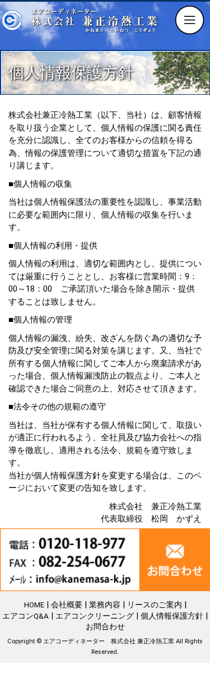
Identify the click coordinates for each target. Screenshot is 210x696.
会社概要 (66, 604)
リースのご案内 (154, 604)
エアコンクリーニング (94, 615)
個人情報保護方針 (172, 615)
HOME (34, 604)
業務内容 (104, 604)
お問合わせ (105, 626)
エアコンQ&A (25, 615)
